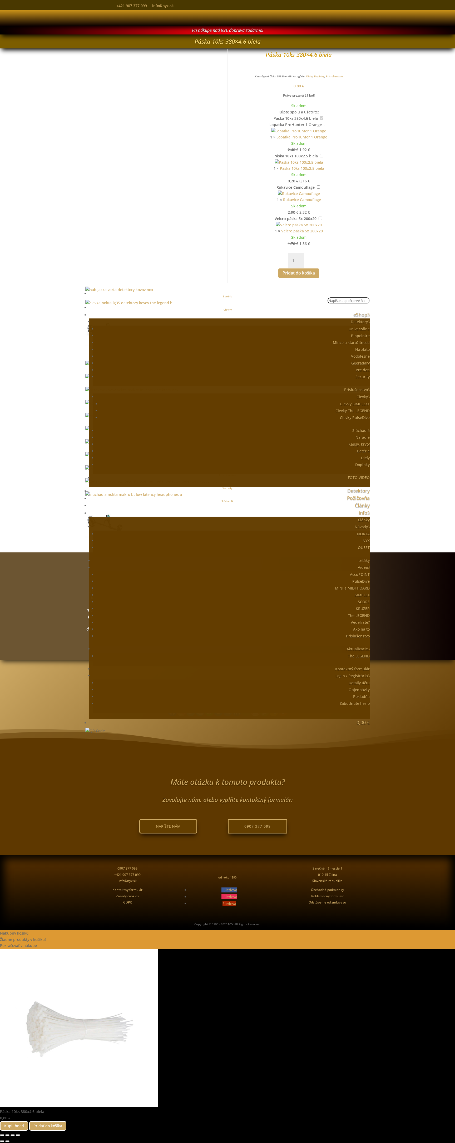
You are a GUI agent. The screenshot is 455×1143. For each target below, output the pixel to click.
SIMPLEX (362, 594)
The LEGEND (359, 615)
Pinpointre (360, 335)
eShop (360, 314)
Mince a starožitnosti (351, 342)
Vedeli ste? (360, 622)
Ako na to (361, 629)
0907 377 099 (257, 826)
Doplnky (362, 464)
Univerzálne (359, 328)
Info (363, 513)
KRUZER (363, 608)
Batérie (363, 450)
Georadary (360, 363)
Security (362, 376)
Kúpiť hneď (14, 1125)
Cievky (362, 396)
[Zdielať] (13, 1135)
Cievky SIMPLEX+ (355, 403)
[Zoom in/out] (2, 1135)
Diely (365, 457)
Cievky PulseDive (355, 417)
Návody (361, 526)
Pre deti (363, 369)
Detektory (359, 321)
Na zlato (362, 349)
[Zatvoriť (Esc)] (18, 1135)
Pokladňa (361, 696)
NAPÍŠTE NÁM (168, 826)
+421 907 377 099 (131, 5)
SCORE (364, 601)
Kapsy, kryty (359, 444)
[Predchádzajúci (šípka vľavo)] (2, 1141)
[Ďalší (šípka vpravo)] (7, 1141)
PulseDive (361, 581)
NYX (366, 540)
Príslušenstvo (356, 389)
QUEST (364, 547)
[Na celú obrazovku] (7, 1135)
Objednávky (359, 689)
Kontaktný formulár (352, 668)
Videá (363, 567)
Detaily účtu (359, 682)
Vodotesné (360, 356)
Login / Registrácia (351, 675)
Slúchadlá (361, 430)
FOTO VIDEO (359, 477)
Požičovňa (358, 498)
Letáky (364, 560)
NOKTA (363, 533)
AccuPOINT (360, 574)
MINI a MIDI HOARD (352, 588)
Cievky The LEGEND (352, 410)
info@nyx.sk (163, 5)
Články (362, 505)
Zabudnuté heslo (355, 703)
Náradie (362, 437)
